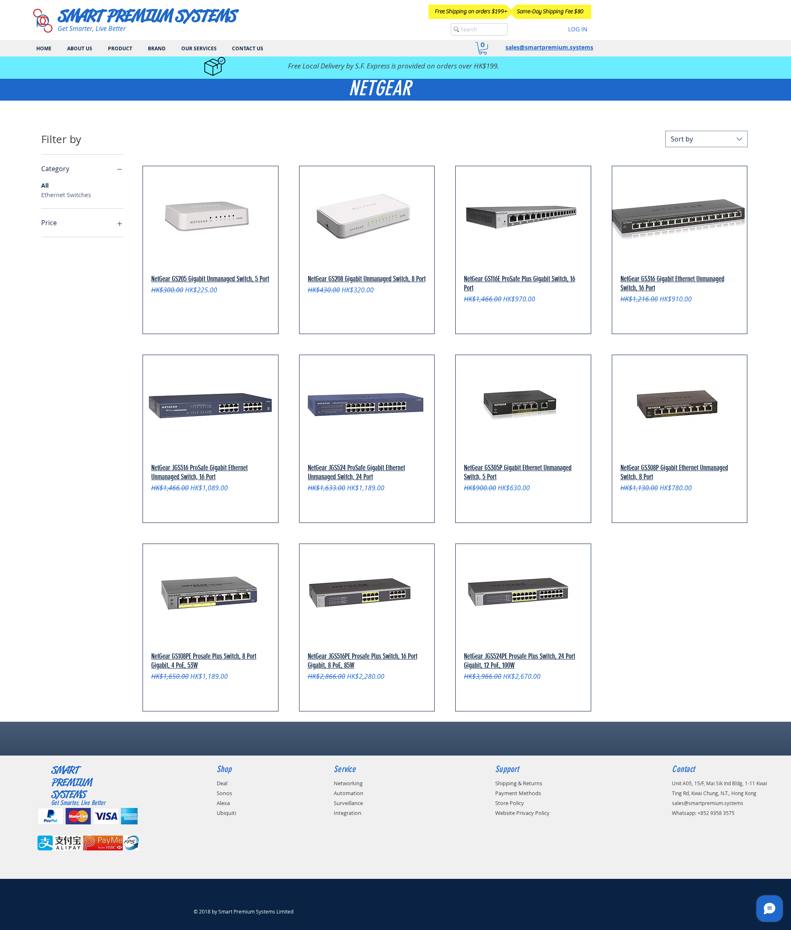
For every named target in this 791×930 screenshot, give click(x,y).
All (45, 185)
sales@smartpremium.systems (549, 47)
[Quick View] (210, 217)
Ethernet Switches (66, 195)
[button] (482, 48)
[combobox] (706, 139)
